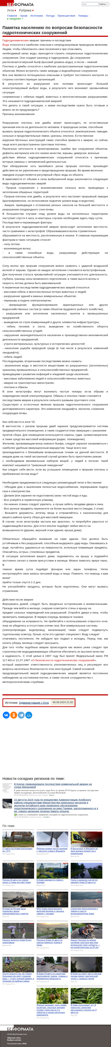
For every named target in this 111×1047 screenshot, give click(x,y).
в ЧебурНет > (15, 18)
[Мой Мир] (28, 715)
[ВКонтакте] (6, 715)
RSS (25, 1044)
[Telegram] (21, 715)
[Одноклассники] (13, 715)
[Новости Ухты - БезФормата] (17, 3)
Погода (50, 15)
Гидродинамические (15, 40)
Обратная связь (14, 1038)
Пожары (83, 15)
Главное (12, 15)
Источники (36, 15)
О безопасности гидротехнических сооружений (63, 660)
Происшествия (66, 15)
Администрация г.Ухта (34, 702)
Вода (5, 44)
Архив (23, 15)
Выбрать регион (14, 1040)
